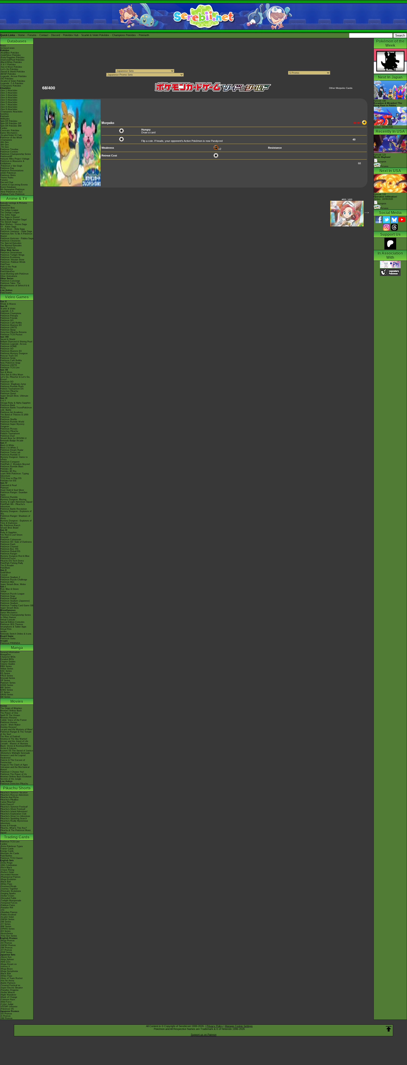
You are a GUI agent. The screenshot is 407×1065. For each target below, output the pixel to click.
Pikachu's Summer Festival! (14, 807)
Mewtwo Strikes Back (11, 710)
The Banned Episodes (11, 245)
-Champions (6, 140)
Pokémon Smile (8, 358)
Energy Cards (7, 851)
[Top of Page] (388, 1029)
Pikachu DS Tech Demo (12, 561)
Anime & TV (16, 199)
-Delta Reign (6, 863)
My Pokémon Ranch (10, 525)
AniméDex (5, 205)
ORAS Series (6, 694)
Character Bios (7, 208)
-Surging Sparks (8, 893)
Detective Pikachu (9, 391)
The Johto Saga (8, 215)
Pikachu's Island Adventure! (14, 811)
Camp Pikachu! (7, 802)
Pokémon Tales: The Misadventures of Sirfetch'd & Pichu (14, 285)
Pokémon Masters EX (11, 325)
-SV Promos (6, 943)
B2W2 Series (6, 690)
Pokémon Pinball (8, 598)
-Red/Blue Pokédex (9, 53)
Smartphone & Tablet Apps (13, 627)
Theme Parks (6, 177)
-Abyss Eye (6, 957)
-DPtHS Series (7, 929)
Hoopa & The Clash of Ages (14, 765)
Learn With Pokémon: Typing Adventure (14, 474)
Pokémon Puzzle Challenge (13, 579)
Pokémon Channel (9, 546)
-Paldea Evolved (8, 914)
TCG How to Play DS (10, 478)
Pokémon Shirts (8, 175)
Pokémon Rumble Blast (11, 466)
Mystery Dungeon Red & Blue (14, 556)
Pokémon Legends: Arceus (13, 344)
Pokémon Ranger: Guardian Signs (13, 493)
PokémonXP (6, 156)
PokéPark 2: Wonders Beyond (15, 464)
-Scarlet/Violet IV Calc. (11, 135)
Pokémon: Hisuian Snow (12, 259)
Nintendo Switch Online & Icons (15, 634)
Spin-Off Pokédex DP (10, 123)
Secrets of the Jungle (10, 779)
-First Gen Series (8, 936)
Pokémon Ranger (8, 554)
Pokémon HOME (8, 346)
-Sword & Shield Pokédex (12, 71)
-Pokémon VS (7, 1009)
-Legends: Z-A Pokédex (11, 83)
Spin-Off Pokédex (8, 121)
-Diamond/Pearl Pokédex (12, 60)
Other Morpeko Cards (340, 88)
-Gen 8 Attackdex (8, 107)
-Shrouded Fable (8, 898)
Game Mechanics (8, 133)
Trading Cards (16, 837)
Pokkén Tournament (10, 433)
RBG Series (6, 666)
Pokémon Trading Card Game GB (16, 605)
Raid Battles (6, 856)
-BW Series (5, 926)
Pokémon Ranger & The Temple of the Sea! (16, 733)
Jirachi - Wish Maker (10, 725)
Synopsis (381, 203)
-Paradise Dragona (9, 990)
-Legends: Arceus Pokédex (13, 76)
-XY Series (5, 924)
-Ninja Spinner (7, 959)
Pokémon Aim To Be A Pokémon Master (16, 235)
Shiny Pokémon (8, 248)
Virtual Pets (6, 629)
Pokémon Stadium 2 (10, 577)
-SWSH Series (7, 919)
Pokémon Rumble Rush (12, 386)
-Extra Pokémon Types (11, 846)
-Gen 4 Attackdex (8, 97)
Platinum (4, 488)
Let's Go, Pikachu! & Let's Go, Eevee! (15, 378)
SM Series (5, 697)
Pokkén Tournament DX (12, 389)
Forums (32, 35)
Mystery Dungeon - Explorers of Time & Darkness (16, 522)
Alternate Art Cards (9, 853)
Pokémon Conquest (10, 462)
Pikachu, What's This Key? (13, 828)
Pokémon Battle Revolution (13, 509)
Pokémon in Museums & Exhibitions (12, 162)
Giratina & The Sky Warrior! (13, 739)
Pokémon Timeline (9, 149)
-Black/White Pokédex (11, 62)
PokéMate (5, 568)
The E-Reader (7, 565)
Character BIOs (8, 657)
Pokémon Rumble (9, 497)
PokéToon (5, 264)
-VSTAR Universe (8, 1006)
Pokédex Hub (70, 35)
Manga (17, 648)
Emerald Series (7, 678)
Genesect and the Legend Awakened (12, 756)
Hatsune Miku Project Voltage (14, 159)
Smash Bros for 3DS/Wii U (13, 438)
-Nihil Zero (5, 962)
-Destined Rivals (8, 886)
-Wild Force (6, 1002)
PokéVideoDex (7, 271)
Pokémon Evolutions (10, 257)
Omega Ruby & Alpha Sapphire (15, 403)
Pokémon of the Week (11, 137)
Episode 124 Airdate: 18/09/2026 (385, 196)
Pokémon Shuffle (8, 419)
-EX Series (5, 931)
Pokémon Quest (8, 393)
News (3, 46)
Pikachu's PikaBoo (9, 800)
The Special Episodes (10, 243)
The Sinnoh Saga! (9, 222)
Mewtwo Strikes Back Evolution (15, 776)
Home (21, 35)
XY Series (5, 692)
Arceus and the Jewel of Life (14, 741)
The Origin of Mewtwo (11, 708)
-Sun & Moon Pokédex (11, 67)
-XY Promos (6, 950)
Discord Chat (6, 182)
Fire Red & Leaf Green (11, 535)
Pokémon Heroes (8, 722)
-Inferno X (5, 966)
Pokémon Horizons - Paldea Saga (16, 238)
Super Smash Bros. (9, 608)
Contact (43, 35)
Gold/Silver (5, 572)
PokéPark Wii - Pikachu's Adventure (12, 505)
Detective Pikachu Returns (13, 332)
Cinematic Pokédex (9, 130)
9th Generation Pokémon (12, 189)
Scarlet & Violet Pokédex (95, 35)
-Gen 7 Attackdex (8, 104)
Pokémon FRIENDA (10, 643)
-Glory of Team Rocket (11, 978)
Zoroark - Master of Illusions (14, 743)
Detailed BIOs (7, 659)
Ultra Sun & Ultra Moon (11, 374)
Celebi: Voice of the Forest (13, 720)
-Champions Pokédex (10, 86)
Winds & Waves (8, 304)
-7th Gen (4, 147)
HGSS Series (6, 685)
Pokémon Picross (8, 429)
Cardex (3, 128)
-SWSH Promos (8, 945)
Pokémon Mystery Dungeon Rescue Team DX (14, 354)
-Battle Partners (8, 983)
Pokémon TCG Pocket (11, 334)
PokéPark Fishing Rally (11, 563)
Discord (55, 35)
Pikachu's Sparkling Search (13, 818)
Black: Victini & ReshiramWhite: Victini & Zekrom (16, 747)
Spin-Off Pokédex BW (11, 126)
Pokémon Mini (7, 582)
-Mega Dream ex (8, 964)
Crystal (3, 575)
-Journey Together (9, 889)
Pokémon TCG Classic (11, 858)
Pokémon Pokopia (9, 316)
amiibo (3, 631)
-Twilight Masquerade (10, 900)
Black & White (7, 445)
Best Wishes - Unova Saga (13, 224)
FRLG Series (6, 676)
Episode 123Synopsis (382, 158)
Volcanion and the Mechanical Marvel (14, 768)
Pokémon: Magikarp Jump (13, 384)
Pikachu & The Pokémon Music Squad (15, 831)
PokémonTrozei (8, 558)
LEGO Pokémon (8, 173)
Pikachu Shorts (17, 788)
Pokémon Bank (7, 405)
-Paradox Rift (6, 907)
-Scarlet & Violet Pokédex (12, 81)
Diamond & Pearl (8, 485)
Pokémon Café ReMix (11, 323)
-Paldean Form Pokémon (12, 194)
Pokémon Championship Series (15, 154)
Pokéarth (144, 35)
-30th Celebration (8, 865)
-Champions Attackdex (11, 112)
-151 (2, 910)
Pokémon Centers (9, 152)
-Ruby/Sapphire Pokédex (12, 57)
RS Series (5, 673)
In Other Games (8, 617)
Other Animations (8, 276)
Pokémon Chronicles (10, 241)
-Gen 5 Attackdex (8, 100)
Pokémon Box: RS (9, 549)
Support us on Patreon (203, 1034)
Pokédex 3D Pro (8, 471)
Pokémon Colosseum (10, 539)
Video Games (17, 297)
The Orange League (10, 212)
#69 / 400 (347, 199)
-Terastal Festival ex (10, 985)
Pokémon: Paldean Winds (12, 262)
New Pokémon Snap (10, 363)
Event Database (8, 187)
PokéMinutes (6, 269)
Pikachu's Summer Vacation (14, 792)
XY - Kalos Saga (8, 226)
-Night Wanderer (8, 995)
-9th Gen (4, 142)
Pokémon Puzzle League (12, 594)
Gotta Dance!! (7, 804)
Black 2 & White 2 (9, 447)
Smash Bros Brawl (9, 528)
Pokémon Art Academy (11, 412)
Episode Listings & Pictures (13, 203)
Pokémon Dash (7, 544)
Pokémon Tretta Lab (10, 452)
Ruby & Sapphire (8, 532)
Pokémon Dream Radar (11, 450)
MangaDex (5, 654)
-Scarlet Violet (7, 917)
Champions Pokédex (124, 35)
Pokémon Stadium (9, 603)
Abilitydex (5, 119)
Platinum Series (8, 683)
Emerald (4, 537)
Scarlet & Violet (7, 308)
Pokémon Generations (11, 252)
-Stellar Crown (7, 896)
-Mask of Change (8, 997)
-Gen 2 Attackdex (8, 93)
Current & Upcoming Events (14, 185)
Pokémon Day (7, 168)
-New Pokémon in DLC (11, 192)
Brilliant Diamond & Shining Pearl (16, 341)
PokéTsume (6, 292)
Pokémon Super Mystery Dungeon (12, 425)
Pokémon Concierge (10, 281)
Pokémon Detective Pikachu (14, 783)
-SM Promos (6, 947)
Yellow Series (6, 669)
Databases (16, 41)
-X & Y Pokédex (8, 64)
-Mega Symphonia (9, 971)
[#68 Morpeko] (70, 185)
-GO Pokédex (6, 79)
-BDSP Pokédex (8, 74)
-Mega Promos (7, 940)
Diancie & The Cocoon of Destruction (12, 761)
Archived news (7, 48)
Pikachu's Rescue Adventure (14, 795)
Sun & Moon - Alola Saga (12, 229)
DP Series (5, 680)
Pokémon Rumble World (12, 422)
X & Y (3, 400)
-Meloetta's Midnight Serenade (15, 753)
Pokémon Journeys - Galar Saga (16, 231)
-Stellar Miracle (7, 992)
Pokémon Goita (7, 638)
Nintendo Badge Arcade (11, 440)
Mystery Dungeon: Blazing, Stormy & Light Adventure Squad (16, 500)
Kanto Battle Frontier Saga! (13, 219)
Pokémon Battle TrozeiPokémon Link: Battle (16, 408)
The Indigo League (9, 210)
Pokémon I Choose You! (12, 772)
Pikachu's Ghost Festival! (12, 809)
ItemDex (4, 114)
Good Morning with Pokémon (14, 274)
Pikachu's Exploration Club (13, 814)
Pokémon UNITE (8, 327)
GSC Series (6, 671)
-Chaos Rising (7, 870)
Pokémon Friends (8, 318)
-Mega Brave (6, 969)
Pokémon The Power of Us (13, 774)
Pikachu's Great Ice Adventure (15, 816)
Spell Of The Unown (10, 715)
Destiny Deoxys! (8, 727)
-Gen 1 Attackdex (8, 90)
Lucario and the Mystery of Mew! (16, 729)
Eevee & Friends (8, 825)
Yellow (3, 591)
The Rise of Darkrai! (10, 736)
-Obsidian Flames (8, 912)
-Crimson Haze (7, 999)
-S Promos (5, 1016)
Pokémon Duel (7, 436)
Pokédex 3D (6, 469)
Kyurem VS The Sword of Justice (16, 751)
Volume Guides (7, 664)
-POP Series (6, 952)
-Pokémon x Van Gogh (11, 166)
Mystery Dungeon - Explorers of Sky (16, 512)
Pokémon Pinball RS (10, 551)
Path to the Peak (8, 267)
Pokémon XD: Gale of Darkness (16, 542)
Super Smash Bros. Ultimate (14, 396)
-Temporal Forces (8, 903)
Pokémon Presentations (12, 170)
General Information (10, 652)
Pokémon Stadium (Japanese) (15, 601)
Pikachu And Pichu (9, 797)
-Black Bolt (5, 882)
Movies (16, 701)
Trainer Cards (7, 849)
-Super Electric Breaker (11, 988)
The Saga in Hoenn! (10, 217)
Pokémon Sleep (8, 330)
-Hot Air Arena (7, 980)
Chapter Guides (8, 661)
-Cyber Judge (6, 1004)
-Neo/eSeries (6, 933)
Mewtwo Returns (8, 718)
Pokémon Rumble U (10, 455)
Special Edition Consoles (12, 622)
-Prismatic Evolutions (10, 891)
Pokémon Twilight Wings (12, 255)
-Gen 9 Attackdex (8, 109)
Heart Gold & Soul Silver (12, 490)
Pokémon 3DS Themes (11, 624)
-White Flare (6, 884)
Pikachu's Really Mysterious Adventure (14, 822)
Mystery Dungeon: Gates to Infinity (14, 458)
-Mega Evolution (8, 879)
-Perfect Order (7, 872)
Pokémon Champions (10, 313)
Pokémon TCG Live (10, 367)
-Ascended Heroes (9, 874)
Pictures (384, 166)
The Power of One (9, 713)
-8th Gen (4, 144)
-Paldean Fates (7, 905)
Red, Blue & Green (9, 589)
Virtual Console (7, 620)
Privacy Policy (215, 1026)
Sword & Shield (7, 339)
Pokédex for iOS (8, 480)
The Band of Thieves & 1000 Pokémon (14, 416)
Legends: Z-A (6, 311)
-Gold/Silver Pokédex (10, 55)
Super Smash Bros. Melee (13, 584)
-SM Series (5, 922)
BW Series (5, 687)
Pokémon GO (6, 320)
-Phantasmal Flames (10, 877)
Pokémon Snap (7, 596)
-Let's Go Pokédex (9, 69)
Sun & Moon (6, 372)
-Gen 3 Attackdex (8, 95)
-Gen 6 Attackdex (8, 102)
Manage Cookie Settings (239, 1026)
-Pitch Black (6, 867)
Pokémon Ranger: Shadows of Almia (15, 517)
